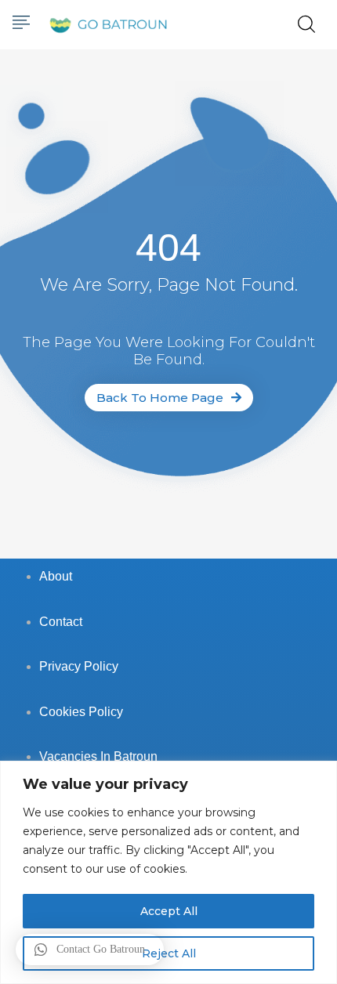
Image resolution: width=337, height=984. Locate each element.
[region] (168, 872)
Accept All (168, 911)
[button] (90, 949)
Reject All (169, 953)
